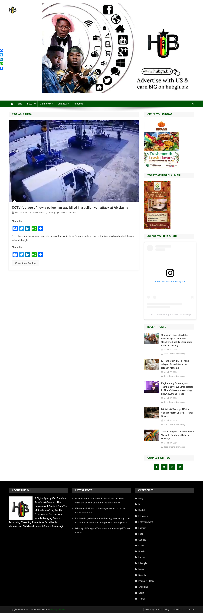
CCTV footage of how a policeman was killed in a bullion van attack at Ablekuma (70, 207)
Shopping (143, 587)
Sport (141, 593)
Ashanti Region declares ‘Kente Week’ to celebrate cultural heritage (177, 435)
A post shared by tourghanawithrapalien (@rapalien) (173, 314)
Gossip (141, 545)
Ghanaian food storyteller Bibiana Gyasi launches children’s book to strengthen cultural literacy (176, 340)
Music (141, 569)
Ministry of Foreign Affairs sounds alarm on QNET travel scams (177, 412)
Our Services (46, 103)
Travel (141, 598)
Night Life (143, 575)
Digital (141, 510)
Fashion (142, 528)
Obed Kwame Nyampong (43, 212)
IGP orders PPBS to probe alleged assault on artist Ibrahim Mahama (175, 364)
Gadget (142, 539)
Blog (20, 103)
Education (143, 516)
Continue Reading (27, 263)
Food (140, 534)
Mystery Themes (57, 609)
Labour (141, 557)
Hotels (141, 551)
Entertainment (145, 522)
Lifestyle (142, 563)
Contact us (63, 103)
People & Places (146, 581)
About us (78, 103)
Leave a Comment (68, 212)
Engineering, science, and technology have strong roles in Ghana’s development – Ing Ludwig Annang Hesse (177, 388)
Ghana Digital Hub (153, 609)
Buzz (30, 103)
